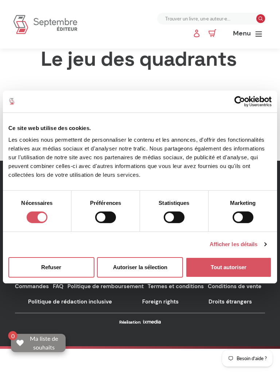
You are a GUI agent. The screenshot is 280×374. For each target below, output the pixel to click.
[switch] (105, 217)
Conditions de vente (234, 286)
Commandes (32, 286)
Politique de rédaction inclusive (70, 301)
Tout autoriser (228, 267)
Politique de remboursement (105, 286)
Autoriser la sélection (140, 267)
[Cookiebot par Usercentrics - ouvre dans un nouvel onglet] (240, 101)
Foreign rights (160, 301)
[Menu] (259, 33)
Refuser (51, 267)
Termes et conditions (176, 286)
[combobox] (207, 18)
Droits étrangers (230, 301)
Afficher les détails (234, 244)
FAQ (58, 286)
